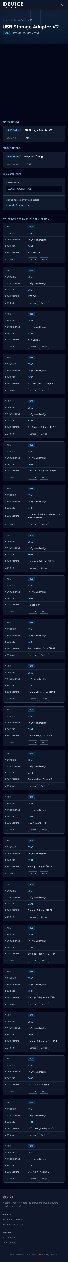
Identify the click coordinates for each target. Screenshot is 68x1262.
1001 (30, 464)
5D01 (30, 554)
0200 (30, 1165)
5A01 (30, 420)
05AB (30, 233)
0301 (30, 729)
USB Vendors (9, 1242)
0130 (30, 508)
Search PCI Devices (13, 1219)
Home (5, 20)
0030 (30, 991)
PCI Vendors (9, 1237)
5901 (30, 816)
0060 (30, 1078)
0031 (30, 246)
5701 (30, 1122)
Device (44, 259)
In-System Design (19, 20)
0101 (30, 903)
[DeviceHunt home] (13, 5)
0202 (30, 333)
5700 (30, 947)
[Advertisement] (34, 79)
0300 (30, 642)
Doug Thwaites (51, 1254)
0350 (30, 685)
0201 (30, 860)
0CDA (30, 377)
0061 (30, 1034)
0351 (30, 773)
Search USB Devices (13, 1224)
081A (30, 290)
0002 (30, 598)
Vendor (33, 259)
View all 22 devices (16, 205)
